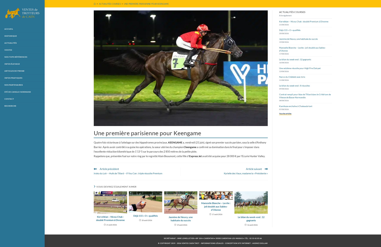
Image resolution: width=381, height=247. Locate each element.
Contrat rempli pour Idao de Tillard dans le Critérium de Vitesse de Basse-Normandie (305, 96)
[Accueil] (95, 4)
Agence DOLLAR (260, 243)
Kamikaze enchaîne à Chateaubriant (295, 106)
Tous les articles (285, 113)
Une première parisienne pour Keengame (146, 4)
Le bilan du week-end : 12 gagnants (251, 219)
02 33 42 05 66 (256, 238)
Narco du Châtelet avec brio (292, 77)
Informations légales (212, 243)
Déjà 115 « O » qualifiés (145, 215)
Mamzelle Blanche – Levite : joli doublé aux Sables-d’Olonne (216, 206)
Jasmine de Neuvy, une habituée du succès (181, 219)
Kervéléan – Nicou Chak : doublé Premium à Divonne (110, 218)
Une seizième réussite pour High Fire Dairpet (300, 68)
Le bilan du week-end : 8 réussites (294, 85)
